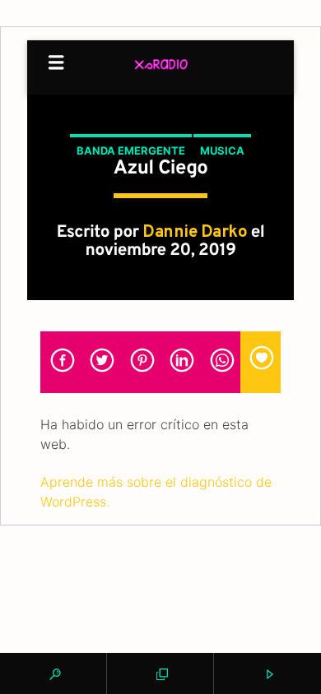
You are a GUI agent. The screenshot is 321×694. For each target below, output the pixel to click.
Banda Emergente (131, 150)
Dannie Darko (194, 232)
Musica (222, 150)
